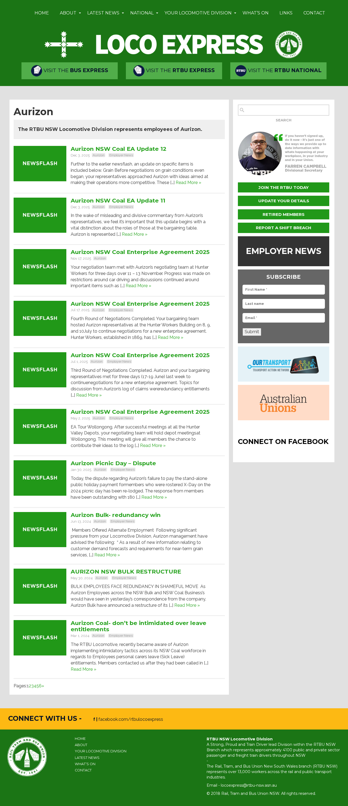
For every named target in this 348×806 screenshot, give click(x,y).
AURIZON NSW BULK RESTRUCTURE (127, 571)
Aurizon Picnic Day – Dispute (113, 463)
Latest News (103, 13)
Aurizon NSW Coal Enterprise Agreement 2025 (140, 252)
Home (42, 13)
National (142, 13)
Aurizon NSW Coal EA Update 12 (118, 148)
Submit (252, 331)
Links (286, 13)
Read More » (188, 182)
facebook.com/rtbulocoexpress (130, 719)
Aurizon (98, 155)
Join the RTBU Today (284, 187)
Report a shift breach (283, 227)
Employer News (121, 155)
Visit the (75, 70)
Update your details (283, 200)
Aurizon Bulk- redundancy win (116, 514)
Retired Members (283, 214)
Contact (314, 13)
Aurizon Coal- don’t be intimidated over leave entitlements (138, 626)
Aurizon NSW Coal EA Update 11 (118, 200)
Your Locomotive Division (198, 13)
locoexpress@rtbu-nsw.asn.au (249, 785)
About (68, 13)
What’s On (256, 13)
